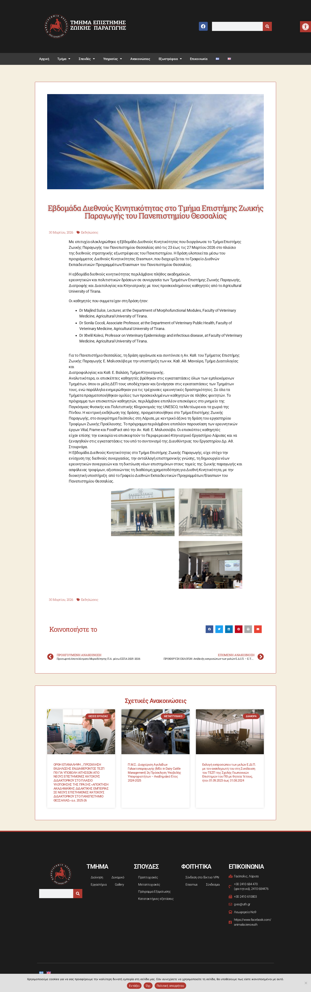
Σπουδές (85, 59)
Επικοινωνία (198, 59)
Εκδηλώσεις (89, 232)
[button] (305, 26)
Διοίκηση (97, 877)
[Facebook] (203, 26)
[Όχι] (306, 983)
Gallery (119, 884)
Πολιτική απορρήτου (170, 985)
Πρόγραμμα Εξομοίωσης (154, 891)
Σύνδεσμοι (213, 884)
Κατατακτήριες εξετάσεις (156, 899)
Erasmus (192, 884)
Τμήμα (61, 59)
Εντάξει (134, 985)
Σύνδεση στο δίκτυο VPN (202, 877)
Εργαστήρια (98, 884)
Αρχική (44, 59)
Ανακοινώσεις (140, 59)
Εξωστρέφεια (168, 59)
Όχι (148, 985)
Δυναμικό (117, 877)
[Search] (267, 26)
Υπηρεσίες (110, 59)
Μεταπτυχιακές (149, 884)
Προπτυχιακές (148, 877)
